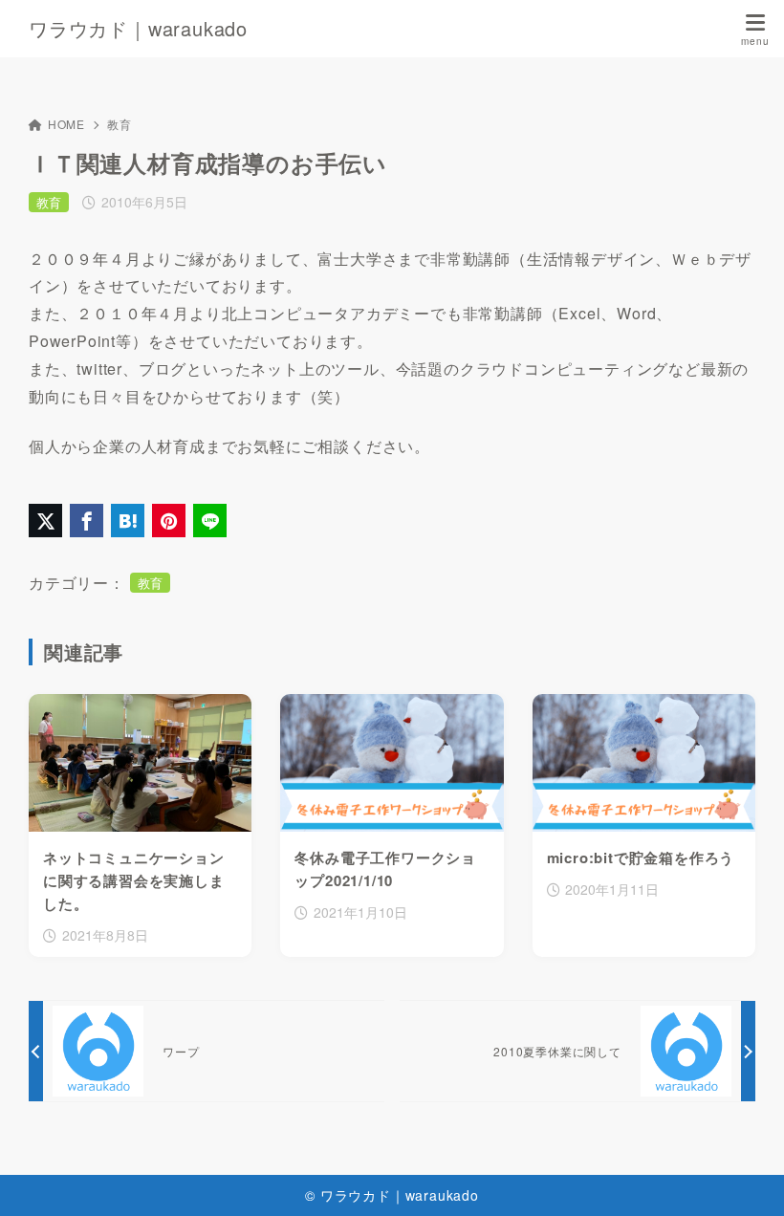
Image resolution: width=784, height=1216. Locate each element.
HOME (66, 124)
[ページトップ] (746, 1178)
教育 (119, 124)
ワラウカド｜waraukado (138, 28)
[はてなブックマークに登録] (127, 520)
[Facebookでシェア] (86, 520)
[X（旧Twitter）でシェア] (45, 520)
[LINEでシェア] (210, 520)
